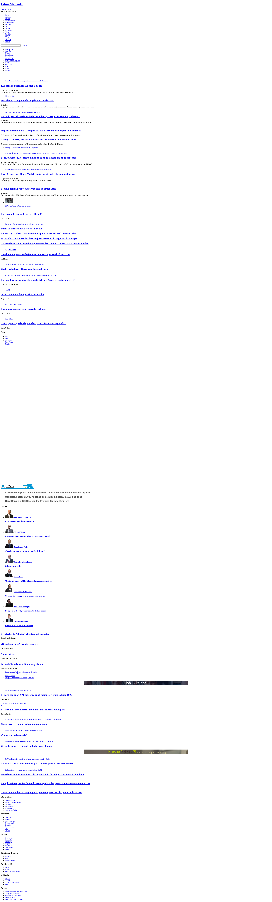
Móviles (8, 857)
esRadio (8, 881)
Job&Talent (136, 683)
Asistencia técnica (11, 810)
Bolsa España (9, 55)
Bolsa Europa (9, 57)
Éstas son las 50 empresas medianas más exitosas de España (33, 709)
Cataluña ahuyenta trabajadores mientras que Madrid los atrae (35, 254)
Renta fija (8, 64)
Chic (6, 26)
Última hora (9, 49)
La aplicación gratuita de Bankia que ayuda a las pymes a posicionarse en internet (45, 783)
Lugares (8, 844)
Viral (6, 884)
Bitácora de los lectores (13, 871)
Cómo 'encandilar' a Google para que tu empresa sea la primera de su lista (41, 792)
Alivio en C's (9, 96)
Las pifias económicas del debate (21, 85)
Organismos (9, 847)
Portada (7, 15)
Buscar (7, 42)
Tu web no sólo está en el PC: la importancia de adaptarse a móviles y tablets (42, 774)
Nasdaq (7, 344)
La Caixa (17, 486)
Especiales (8, 840)
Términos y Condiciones (13, 802)
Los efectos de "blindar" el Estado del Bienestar (25, 634)
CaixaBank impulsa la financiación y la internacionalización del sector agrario (47, 492)
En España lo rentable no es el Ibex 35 (21, 214)
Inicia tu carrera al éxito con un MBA (21, 228)
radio (7, 38)
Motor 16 (8, 32)
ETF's (7, 66)
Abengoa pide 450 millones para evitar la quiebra (21, 148)
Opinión (8, 17)
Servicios (8, 34)
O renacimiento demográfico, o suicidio (22, 294)
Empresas (8, 845)
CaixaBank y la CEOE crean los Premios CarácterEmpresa (37, 501)
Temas (7, 849)
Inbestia (7, 53)
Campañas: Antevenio (12, 893)
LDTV (7, 36)
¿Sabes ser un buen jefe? (14, 735)
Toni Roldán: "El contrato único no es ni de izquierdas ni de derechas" (39, 157)
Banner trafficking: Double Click (16, 892)
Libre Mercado (12, 4)
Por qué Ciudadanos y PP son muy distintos (22, 664)
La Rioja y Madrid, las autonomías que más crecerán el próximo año (38, 233)
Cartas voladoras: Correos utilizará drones (24, 269)
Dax (6, 338)
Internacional (9, 22)
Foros (7, 869)
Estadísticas (9, 806)
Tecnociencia (9, 30)
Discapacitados (10, 860)
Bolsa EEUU (9, 59)
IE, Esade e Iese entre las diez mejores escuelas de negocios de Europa (39, 238)
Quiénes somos (10, 800)
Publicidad (8, 808)
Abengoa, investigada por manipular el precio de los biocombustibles (38, 139)
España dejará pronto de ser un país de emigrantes (28, 188)
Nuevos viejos (8, 654)
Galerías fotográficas (12, 882)
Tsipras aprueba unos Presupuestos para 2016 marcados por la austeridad (41, 130)
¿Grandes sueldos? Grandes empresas (20, 644)
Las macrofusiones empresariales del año (23, 308)
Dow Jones (9, 342)
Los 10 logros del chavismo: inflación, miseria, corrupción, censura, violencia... (40, 116)
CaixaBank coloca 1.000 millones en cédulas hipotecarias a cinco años (43, 497)
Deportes (8, 24)
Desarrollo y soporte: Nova (14, 899)
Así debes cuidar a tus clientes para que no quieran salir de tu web (37, 763)
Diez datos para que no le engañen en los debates (27, 100)
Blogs (7, 868)
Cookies (8, 804)
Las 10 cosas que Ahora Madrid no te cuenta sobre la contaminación (38, 174)
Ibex (6, 336)
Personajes (8, 842)
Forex (7, 62)
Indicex (136, 752)
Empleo (7, 70)
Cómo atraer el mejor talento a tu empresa (24, 724)
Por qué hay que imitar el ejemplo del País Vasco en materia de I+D (38, 280)
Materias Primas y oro (12, 61)
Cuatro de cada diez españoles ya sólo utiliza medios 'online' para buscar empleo (45, 243)
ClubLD (8, 40)
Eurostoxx (8, 340)
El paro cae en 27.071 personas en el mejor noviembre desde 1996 (36, 694)
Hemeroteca (9, 838)
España (7, 19)
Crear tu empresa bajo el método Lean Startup (26, 746)
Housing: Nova (10, 897)
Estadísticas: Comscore (13, 895)
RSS (6, 858)
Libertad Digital (6, 9)
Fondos (7, 68)
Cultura (7, 28)
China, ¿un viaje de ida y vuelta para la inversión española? (33, 323)
